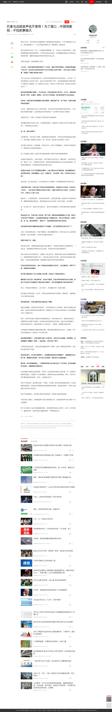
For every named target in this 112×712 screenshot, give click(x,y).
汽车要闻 (84, 299)
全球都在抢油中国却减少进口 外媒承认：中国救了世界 (53, 455)
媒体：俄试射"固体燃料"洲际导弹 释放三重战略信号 (52, 477)
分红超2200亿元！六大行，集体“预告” (47, 600)
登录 (92, 1)
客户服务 (54, 710)
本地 (98, 366)
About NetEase (33, 710)
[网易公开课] (72, 2)
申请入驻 (73, 21)
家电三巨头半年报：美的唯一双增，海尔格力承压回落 (53, 551)
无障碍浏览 (15, 1)
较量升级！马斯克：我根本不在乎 (90, 277)
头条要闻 (84, 99)
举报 (74, 34)
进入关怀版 (21, 1)
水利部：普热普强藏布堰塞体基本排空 (47, 538)
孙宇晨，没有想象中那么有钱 (88, 247)
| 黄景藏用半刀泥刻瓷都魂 (90, 357)
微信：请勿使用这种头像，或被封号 (46, 509)
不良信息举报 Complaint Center (69, 710)
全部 (103, 47)
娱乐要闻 (84, 183)
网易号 (13, 21)
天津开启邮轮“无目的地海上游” (44, 560)
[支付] (82, 2)
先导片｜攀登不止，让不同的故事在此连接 (92, 397)
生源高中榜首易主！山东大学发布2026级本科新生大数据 (54, 487)
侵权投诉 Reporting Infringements (89, 710)
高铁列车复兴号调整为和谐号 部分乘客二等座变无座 (52, 445)
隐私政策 (59, 710)
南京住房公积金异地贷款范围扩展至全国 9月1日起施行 (53, 622)
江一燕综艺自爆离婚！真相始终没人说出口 (92, 208)
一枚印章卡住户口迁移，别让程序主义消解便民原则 (52, 661)
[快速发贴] (12, 43)
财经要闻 (84, 222)
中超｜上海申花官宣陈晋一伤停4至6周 (47, 497)
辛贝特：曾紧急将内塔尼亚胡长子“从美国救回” (50, 590)
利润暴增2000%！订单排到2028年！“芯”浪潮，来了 (52, 529)
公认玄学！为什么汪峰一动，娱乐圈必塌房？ (92, 199)
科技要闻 (84, 261)
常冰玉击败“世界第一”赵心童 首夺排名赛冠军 (49, 580)
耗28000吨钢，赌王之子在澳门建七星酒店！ (92, 238)
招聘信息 (49, 710)
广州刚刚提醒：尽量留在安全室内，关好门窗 (49, 641)
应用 (9, 1)
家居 (103, 366)
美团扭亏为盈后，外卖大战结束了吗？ (91, 280)
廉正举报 (79, 710)
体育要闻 (84, 141)
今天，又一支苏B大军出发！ (43, 519)
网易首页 (5, 1)
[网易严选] (77, 2)
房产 (87, 366)
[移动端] (66, 2)
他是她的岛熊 (25, 34)
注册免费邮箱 (98, 1)
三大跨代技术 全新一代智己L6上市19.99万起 (92, 330)
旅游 (82, 366)
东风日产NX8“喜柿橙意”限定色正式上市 (91, 320)
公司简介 (40, 710)
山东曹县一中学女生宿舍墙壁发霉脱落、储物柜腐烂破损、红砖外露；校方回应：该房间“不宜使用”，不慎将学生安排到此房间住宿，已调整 (54, 685)
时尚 (92, 366)
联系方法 (44, 710)
